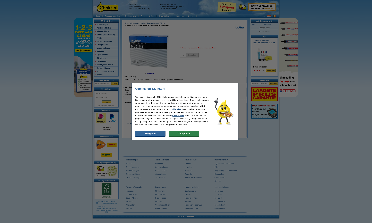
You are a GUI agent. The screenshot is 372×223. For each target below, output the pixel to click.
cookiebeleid (175, 109)
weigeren (150, 133)
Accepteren (184, 133)
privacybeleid (178, 115)
